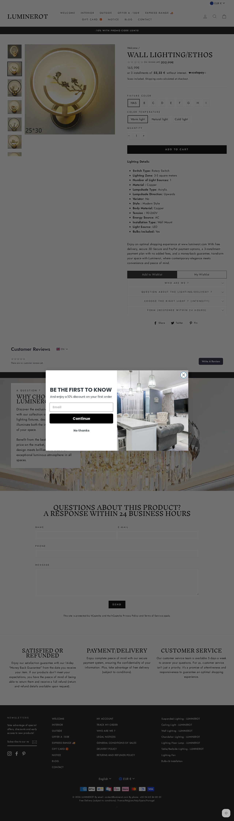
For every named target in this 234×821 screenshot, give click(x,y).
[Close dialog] (183, 375)
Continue (81, 418)
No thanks (81, 430)
